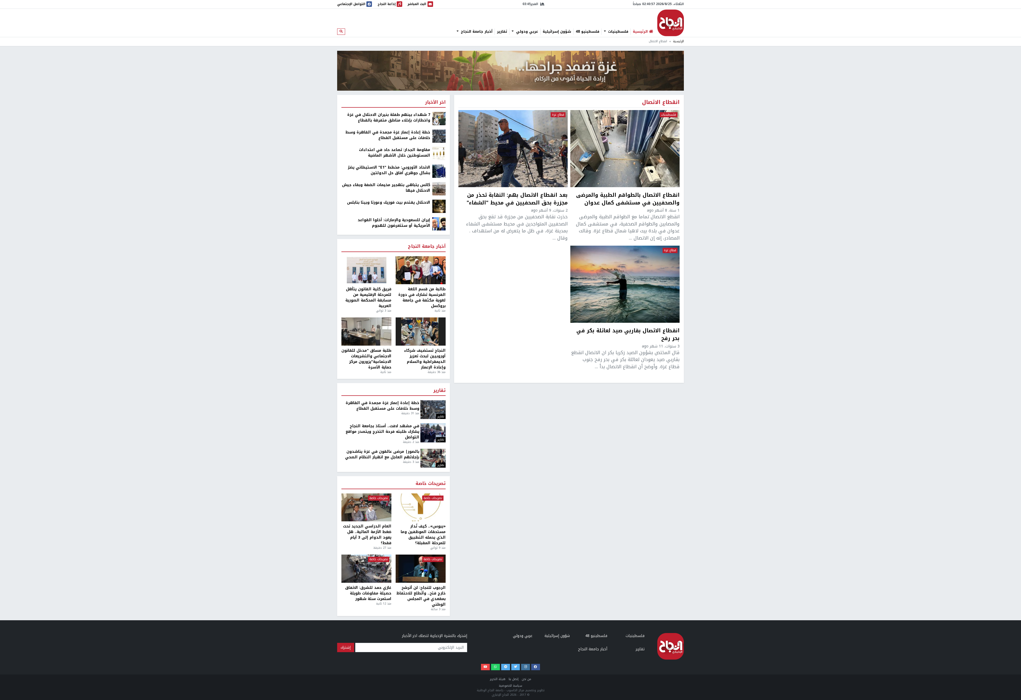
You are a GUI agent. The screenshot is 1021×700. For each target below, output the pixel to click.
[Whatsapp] (495, 667)
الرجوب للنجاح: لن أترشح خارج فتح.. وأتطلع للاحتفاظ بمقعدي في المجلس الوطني (421, 596)
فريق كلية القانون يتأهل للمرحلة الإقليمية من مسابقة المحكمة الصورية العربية (368, 297)
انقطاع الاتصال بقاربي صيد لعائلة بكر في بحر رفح (628, 334)
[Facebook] (535, 667)
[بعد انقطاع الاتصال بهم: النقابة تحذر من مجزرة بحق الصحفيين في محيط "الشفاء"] (513, 148)
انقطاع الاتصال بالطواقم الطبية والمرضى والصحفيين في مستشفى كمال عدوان (628, 199)
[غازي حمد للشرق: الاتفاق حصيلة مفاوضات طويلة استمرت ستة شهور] (366, 569)
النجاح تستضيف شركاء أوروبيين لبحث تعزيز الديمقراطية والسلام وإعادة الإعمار (425, 359)
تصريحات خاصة (431, 483)
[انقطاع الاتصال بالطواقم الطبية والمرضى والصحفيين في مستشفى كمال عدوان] (625, 148)
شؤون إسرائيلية (557, 31)
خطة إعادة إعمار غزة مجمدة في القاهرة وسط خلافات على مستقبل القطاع (387, 135)
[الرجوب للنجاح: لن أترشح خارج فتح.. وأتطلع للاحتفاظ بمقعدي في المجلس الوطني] (421, 569)
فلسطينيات (617, 31)
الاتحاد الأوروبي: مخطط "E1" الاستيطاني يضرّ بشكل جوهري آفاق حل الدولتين (389, 170)
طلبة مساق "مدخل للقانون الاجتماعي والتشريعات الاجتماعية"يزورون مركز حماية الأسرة (366, 359)
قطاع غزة (558, 115)
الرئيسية (678, 41)
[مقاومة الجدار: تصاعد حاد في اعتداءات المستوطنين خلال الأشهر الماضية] (439, 153)
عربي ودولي (526, 31)
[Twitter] (515, 667)
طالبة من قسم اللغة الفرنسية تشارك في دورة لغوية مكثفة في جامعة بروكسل (422, 297)
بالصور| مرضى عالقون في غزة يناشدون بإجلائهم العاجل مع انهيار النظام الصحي (382, 454)
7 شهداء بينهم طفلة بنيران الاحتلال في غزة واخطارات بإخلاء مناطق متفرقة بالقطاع (388, 117)
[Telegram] (505, 667)
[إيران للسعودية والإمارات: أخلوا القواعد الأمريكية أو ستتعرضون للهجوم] (439, 223)
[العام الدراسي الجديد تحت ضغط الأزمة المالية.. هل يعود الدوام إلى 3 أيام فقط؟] (366, 507)
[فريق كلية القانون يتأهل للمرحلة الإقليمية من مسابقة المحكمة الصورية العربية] (366, 270)
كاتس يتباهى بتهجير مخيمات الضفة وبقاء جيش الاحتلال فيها (386, 187)
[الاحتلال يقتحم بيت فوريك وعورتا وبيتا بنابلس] (439, 206)
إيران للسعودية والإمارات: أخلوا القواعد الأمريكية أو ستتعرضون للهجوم (394, 222)
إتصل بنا (513, 679)
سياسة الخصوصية (510, 686)
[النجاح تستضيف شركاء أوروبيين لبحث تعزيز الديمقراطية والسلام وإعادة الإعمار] (421, 331)
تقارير (502, 31)
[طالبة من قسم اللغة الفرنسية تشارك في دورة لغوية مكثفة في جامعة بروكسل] (421, 270)
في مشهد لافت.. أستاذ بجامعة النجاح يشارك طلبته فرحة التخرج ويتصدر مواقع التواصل (382, 431)
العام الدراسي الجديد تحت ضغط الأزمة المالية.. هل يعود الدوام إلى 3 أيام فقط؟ (367, 534)
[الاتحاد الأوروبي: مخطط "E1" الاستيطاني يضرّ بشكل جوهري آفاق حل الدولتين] (439, 171)
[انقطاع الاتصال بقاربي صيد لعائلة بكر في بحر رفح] (625, 284)
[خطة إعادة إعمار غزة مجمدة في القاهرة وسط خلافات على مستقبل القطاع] (439, 136)
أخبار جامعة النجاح (475, 31)
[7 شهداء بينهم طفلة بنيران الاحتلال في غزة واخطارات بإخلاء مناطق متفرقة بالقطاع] (439, 118)
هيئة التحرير (497, 679)
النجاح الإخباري (670, 23)
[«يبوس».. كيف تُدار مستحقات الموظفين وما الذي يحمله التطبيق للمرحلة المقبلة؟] (421, 507)
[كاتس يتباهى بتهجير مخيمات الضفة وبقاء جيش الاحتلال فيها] (439, 188)
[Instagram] (525, 667)
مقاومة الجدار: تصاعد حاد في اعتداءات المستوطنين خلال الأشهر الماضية (394, 152)
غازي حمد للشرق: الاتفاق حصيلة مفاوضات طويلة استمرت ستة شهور (368, 593)
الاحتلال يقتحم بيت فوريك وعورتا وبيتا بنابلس (388, 202)
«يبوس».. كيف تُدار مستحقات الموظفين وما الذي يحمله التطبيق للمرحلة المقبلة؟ (423, 534)
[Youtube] (485, 667)
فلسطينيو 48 (587, 31)
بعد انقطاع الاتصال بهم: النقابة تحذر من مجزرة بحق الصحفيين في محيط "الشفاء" (517, 199)
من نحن (526, 679)
